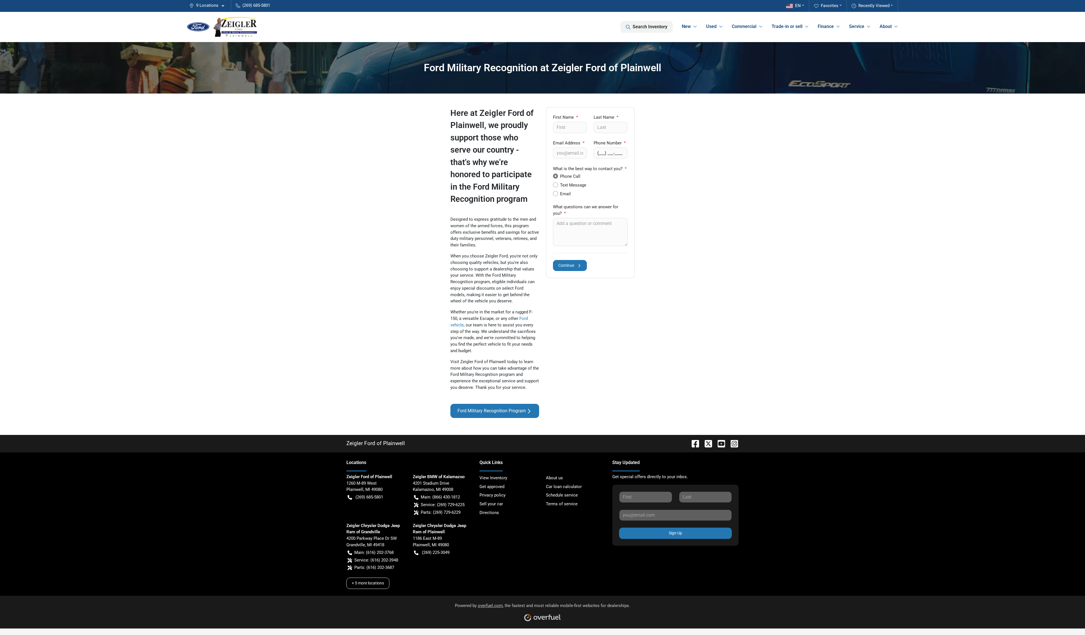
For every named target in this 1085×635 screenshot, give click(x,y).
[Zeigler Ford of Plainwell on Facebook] (693, 443)
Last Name (606, 117)
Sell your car (491, 503)
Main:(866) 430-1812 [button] (440, 497)
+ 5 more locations (368, 583)
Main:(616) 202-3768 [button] (374, 552)
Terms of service (562, 503)
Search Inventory (650, 26)
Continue (566, 265)
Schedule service (562, 495)
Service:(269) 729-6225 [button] (443, 504)
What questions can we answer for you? (585, 210)
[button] (209, 5)
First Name (565, 117)
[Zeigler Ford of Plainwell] (222, 27)
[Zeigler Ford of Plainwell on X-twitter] (706, 443)
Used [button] (711, 26)
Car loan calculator (564, 486)
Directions (489, 512)
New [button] (686, 26)
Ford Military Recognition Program (491, 410)
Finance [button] (826, 26)
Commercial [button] (744, 26)
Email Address (569, 143)
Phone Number (610, 143)
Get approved (491, 486)
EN (798, 5)
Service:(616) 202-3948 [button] (376, 560)
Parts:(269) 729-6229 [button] (441, 512)
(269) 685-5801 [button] (256, 5)
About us (554, 477)
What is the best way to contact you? (590, 168)
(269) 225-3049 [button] (436, 552)
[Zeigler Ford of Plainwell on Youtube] (719, 443)
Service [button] (856, 26)
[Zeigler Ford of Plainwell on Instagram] (732, 443)
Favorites (829, 5)
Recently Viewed (873, 5)
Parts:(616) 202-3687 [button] (374, 567)
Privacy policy (492, 495)
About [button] (886, 26)
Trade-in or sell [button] (787, 26)
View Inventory (493, 477)
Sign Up (675, 533)
